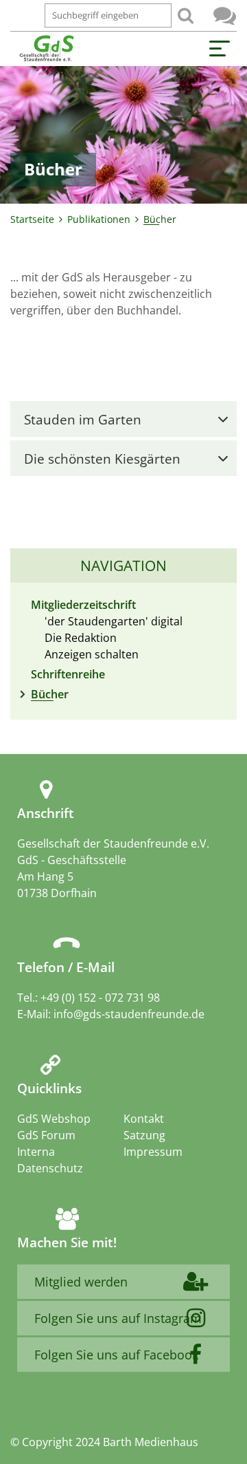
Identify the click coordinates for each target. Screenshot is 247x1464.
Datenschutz (50, 1168)
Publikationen (98, 219)
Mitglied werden (81, 1281)
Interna (36, 1151)
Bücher (50, 694)
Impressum (153, 1151)
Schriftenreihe (68, 674)
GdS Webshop (54, 1118)
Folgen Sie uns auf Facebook (116, 1354)
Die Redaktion (81, 637)
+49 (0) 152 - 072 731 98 (100, 997)
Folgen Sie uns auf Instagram (118, 1318)
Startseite (32, 219)
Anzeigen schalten (92, 654)
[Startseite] (46, 49)
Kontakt (144, 1118)
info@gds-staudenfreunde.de (129, 1014)
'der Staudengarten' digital (114, 621)
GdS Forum (225, 15)
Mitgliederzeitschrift (83, 604)
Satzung (144, 1135)
